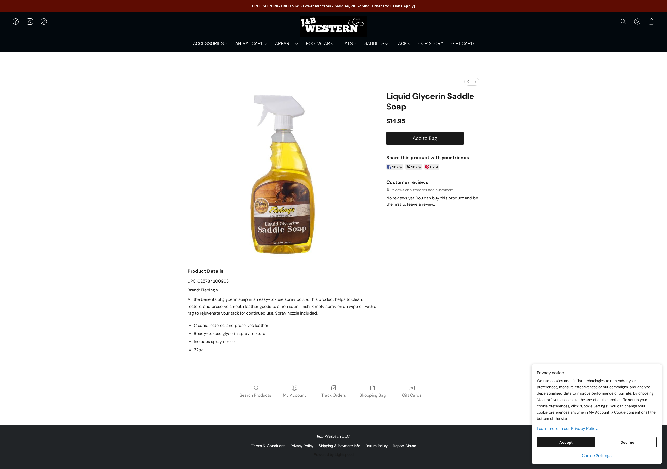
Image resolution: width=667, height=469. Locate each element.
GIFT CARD (462, 43)
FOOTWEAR (318, 43)
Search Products (255, 395)
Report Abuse (404, 446)
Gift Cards (412, 395)
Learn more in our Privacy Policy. (567, 428)
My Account (294, 395)
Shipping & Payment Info (339, 446)
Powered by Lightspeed (334, 455)
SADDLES (374, 43)
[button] (333, 26)
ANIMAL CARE (250, 43)
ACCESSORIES (209, 43)
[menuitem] (468, 81)
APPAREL (285, 43)
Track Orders (333, 395)
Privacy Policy (302, 446)
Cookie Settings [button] (597, 455)
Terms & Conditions (268, 446)
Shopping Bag (373, 395)
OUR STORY (430, 43)
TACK (402, 43)
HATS (348, 43)
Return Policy (377, 446)
